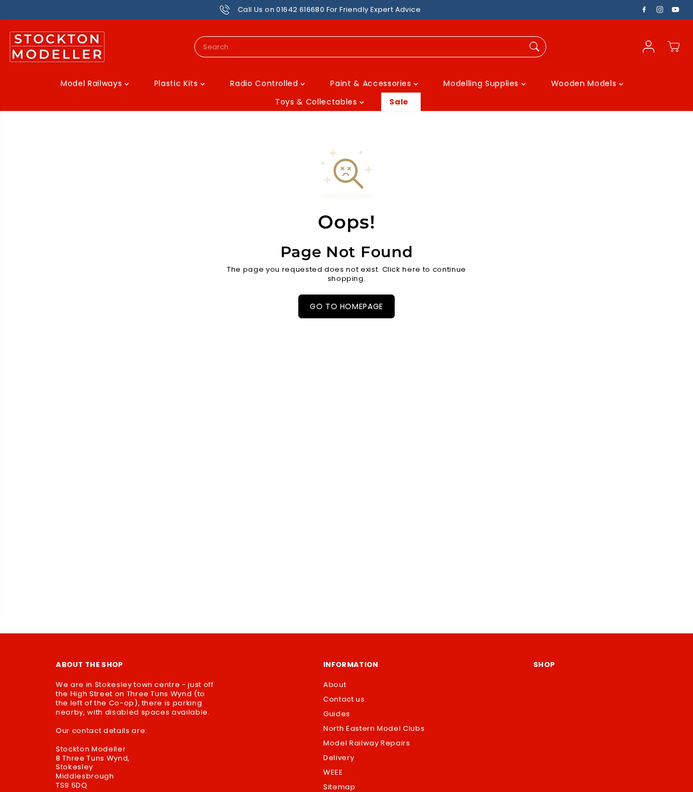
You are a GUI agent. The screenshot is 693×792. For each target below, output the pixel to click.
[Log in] (648, 46)
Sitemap (339, 787)
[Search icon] (534, 46)
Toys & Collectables (317, 101)
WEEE (333, 772)
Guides (336, 714)
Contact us (344, 699)
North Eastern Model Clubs (373, 729)
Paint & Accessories (372, 83)
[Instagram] (659, 9)
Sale (399, 101)
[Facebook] (644, 9)
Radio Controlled (265, 83)
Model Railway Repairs (366, 743)
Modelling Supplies (482, 83)
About (334, 685)
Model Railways (93, 83)
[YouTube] (675, 9)
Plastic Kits (177, 83)
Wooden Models (585, 83)
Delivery (338, 758)
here (411, 269)
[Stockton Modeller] (57, 47)
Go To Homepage (346, 306)
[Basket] (673, 46)
